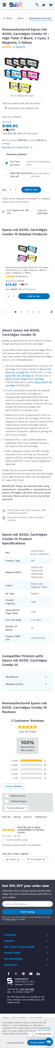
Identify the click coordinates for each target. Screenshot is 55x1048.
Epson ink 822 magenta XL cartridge (25, 378)
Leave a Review (14, 786)
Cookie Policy (44, 1028)
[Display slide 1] (16, 312)
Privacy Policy (10, 919)
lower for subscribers (42, 211)
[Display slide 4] (33, 312)
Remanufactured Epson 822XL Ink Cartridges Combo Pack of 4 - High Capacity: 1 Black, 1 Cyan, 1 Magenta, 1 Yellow (27, 270)
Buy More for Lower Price (15, 147)
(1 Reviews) (19, 46)
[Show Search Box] (37, 5)
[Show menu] (4, 4)
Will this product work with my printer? (21, 103)
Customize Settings (15, 1042)
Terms (6, 1017)
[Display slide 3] (28, 312)
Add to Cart (33, 296)
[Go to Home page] (15, 4)
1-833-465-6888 (26, 989)
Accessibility (36, 1017)
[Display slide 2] (22, 312)
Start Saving (27, 911)
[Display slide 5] (39, 312)
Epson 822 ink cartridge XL (20, 375)
